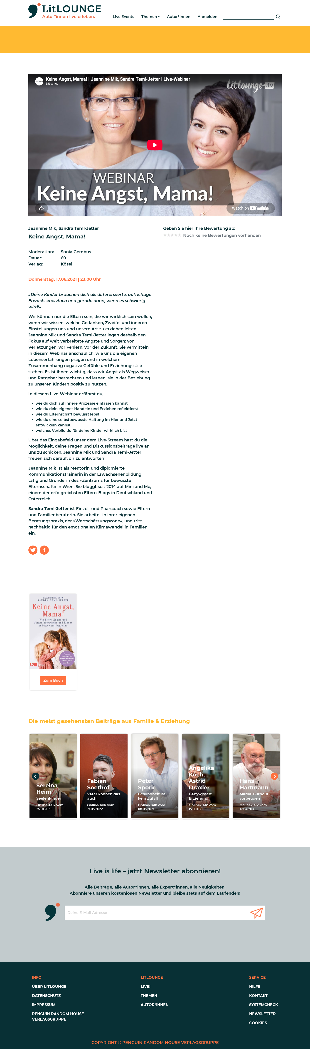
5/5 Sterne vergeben (179, 235)
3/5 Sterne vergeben (172, 235)
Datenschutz (46, 996)
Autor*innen (178, 17)
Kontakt (258, 996)
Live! (145, 986)
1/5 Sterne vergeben (165, 235)
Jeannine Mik (42, 228)
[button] (32, 550)
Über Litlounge (49, 986)
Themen (149, 17)
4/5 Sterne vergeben (176, 235)
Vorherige (35, 776)
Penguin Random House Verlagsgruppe (58, 1016)
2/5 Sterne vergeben (168, 235)
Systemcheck (263, 1005)
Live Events (123, 17)
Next (274, 776)
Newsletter (262, 1014)
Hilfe (254, 986)
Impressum (43, 1005)
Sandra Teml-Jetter (79, 228)
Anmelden (207, 17)
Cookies (258, 1023)
